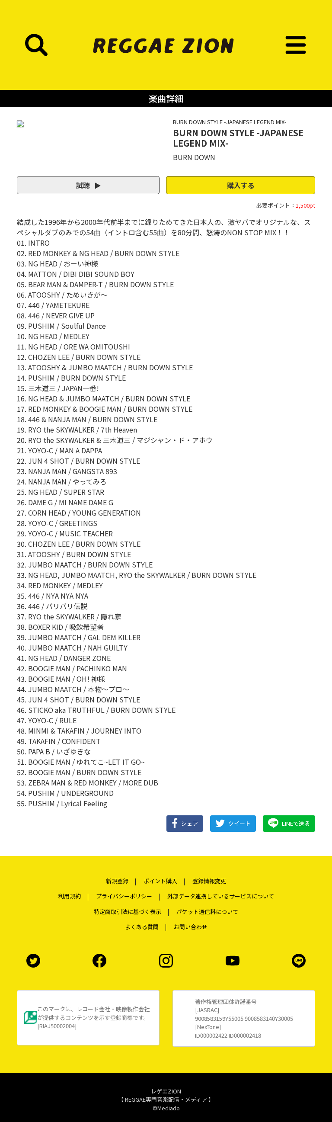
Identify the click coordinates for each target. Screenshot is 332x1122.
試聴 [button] (84, 185)
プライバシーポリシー (124, 896)
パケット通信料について (207, 911)
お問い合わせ (191, 927)
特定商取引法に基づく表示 (127, 911)
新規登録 (117, 881)
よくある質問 (142, 927)
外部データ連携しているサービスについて (220, 896)
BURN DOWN (194, 157)
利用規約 (69, 896)
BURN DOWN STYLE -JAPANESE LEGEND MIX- (230, 122)
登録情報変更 (209, 881)
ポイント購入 (160, 881)
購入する (241, 185)
